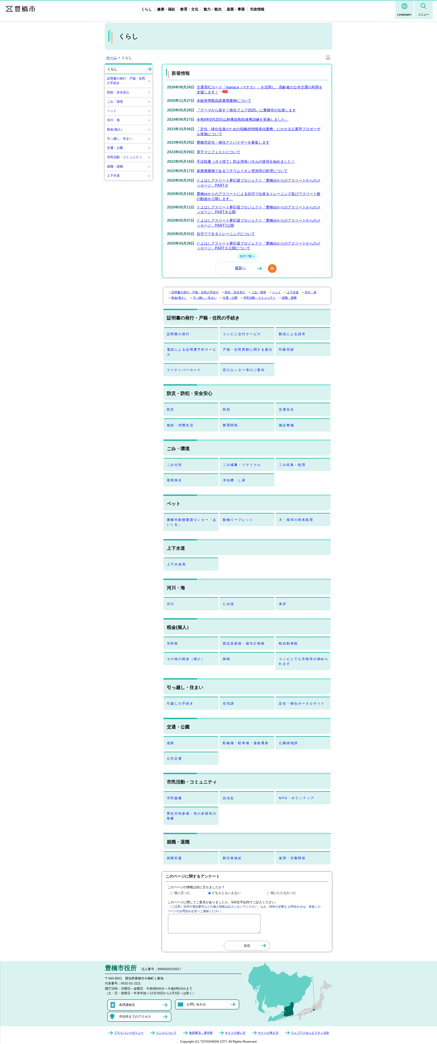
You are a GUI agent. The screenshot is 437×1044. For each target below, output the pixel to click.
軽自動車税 (288, 643)
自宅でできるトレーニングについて (226, 234)
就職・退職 (115, 166)
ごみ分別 (174, 465)
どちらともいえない (226, 893)
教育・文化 (189, 9)
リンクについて (166, 1032)
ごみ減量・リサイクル (242, 465)
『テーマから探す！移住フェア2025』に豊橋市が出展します (246, 110)
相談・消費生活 (180, 425)
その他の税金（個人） (186, 659)
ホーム (111, 58)
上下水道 (113, 175)
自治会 (228, 798)
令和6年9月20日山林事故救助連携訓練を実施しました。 (243, 119)
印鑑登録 (286, 349)
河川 (171, 604)
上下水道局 (176, 564)
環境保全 (174, 480)
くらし (146, 9)
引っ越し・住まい (119, 138)
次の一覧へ (247, 256)
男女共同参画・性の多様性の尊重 (192, 816)
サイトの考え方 (268, 1032)
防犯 (227, 409)
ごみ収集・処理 (292, 465)
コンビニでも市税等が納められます (304, 661)
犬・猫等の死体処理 (296, 520)
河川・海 (113, 120)
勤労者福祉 (232, 858)
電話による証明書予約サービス (192, 352)
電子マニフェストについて (218, 152)
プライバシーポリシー (129, 1032)
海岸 (283, 604)
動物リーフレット (238, 520)
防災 (171, 409)
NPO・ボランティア (297, 798)
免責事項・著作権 (201, 1032)
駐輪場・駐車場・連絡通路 (246, 743)
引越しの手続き (180, 703)
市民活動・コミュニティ (124, 157)
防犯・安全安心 (118, 92)
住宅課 (228, 703)
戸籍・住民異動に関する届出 (248, 349)
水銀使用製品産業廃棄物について (224, 101)
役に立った (182, 893)
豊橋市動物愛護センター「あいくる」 (192, 522)
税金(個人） (115, 129)
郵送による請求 (292, 334)
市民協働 (174, 798)
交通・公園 (115, 148)
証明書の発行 (178, 334)
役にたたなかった (283, 893)
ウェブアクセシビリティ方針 (310, 1032)
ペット (112, 111)
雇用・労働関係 (292, 858)
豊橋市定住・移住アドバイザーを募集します (233, 142)
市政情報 (257, 9)
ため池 (228, 604)
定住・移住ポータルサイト (302, 703)
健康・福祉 (166, 9)
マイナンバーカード (184, 370)
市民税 (172, 643)
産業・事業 (236, 9)
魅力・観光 (212, 9)
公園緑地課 (288, 743)
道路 (171, 743)
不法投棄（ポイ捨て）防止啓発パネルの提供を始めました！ (246, 161)
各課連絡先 (127, 1004)
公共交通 (174, 758)
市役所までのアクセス (135, 1016)
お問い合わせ (196, 1004)
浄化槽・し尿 (234, 480)
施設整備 (286, 425)
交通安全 (286, 409)
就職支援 (174, 858)
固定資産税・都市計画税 (244, 643)
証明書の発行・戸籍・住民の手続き (126, 81)
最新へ (240, 268)
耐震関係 (230, 425)
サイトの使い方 (235, 1032)
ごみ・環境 (115, 101)
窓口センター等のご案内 (244, 370)
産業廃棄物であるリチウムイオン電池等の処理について (242, 171)
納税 (227, 659)
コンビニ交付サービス (242, 334)
